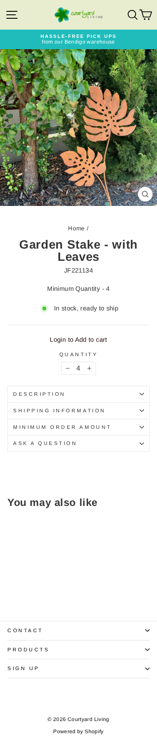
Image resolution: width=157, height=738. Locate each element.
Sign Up (23, 668)
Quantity (78, 354)
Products (28, 649)
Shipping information (59, 410)
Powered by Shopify (78, 731)
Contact (25, 630)
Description (39, 394)
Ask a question (45, 443)
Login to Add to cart (78, 339)
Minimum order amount (62, 427)
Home (76, 228)
